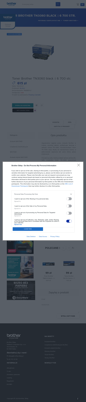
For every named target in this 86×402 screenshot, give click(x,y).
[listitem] (43, 194)
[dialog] (43, 201)
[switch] (69, 198)
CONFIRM (28, 229)
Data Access (43, 236)
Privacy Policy (54, 236)
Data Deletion (31, 236)
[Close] (79, 166)
